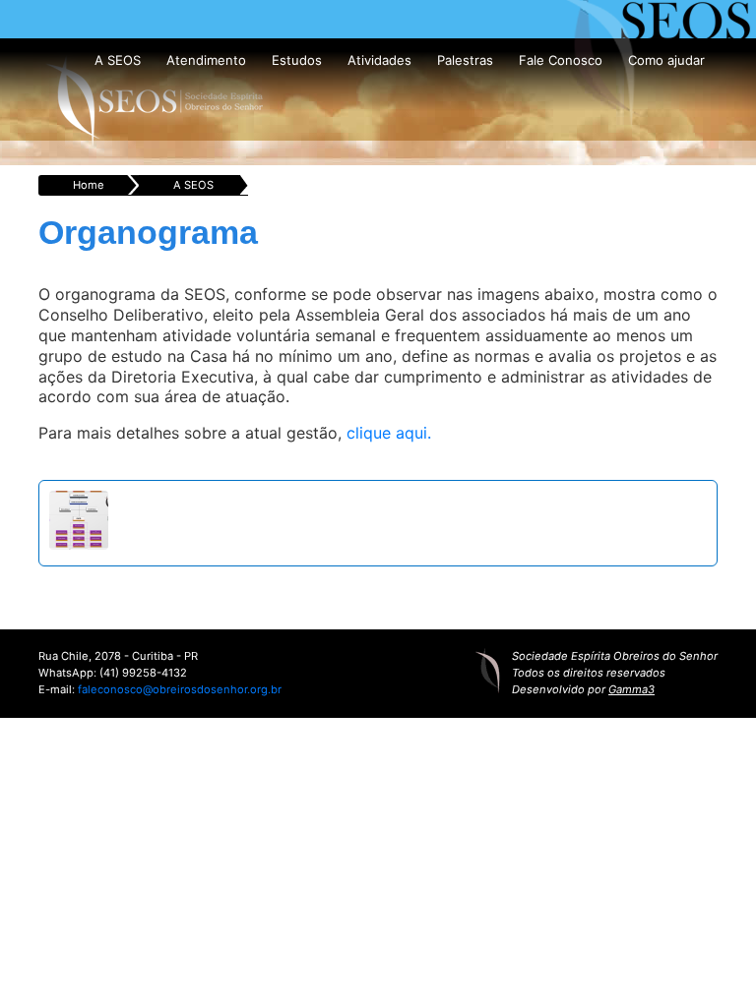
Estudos (297, 60)
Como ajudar (666, 60)
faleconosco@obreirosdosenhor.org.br (180, 689)
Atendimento (206, 60)
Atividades (379, 60)
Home (88, 185)
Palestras (465, 60)
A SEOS (117, 60)
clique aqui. (388, 433)
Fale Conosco (560, 60)
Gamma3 (631, 689)
